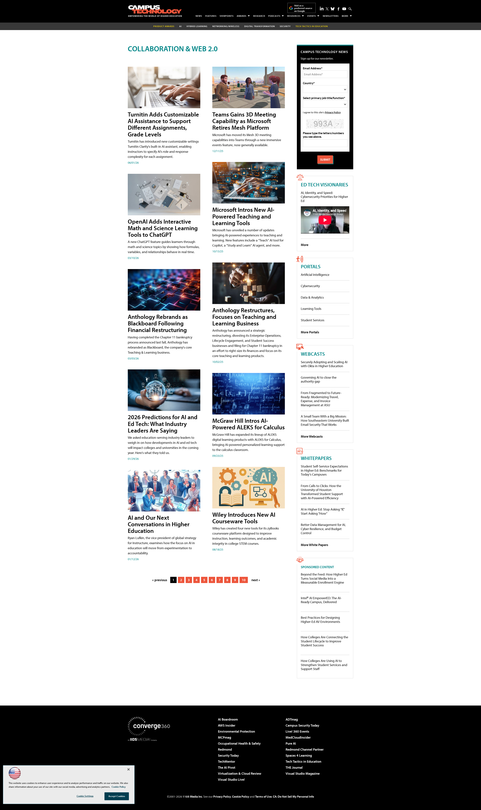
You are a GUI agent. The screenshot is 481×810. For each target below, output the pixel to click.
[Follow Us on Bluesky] (332, 9)
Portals (311, 266)
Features (210, 15)
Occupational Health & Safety (239, 743)
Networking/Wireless (225, 26)
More (345, 15)
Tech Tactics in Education (303, 761)
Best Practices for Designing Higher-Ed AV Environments (320, 620)
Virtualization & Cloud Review (239, 773)
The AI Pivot (226, 767)
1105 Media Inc (192, 796)
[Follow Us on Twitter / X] (327, 8)
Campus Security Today (302, 725)
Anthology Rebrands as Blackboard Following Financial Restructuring (158, 323)
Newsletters (331, 15)
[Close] (128, 769)
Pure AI (291, 743)
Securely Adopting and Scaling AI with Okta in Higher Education (324, 364)
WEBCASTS (313, 353)
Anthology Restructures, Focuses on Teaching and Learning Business (244, 316)
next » (255, 580)
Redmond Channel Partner (305, 749)
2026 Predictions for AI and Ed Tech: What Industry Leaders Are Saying (162, 423)
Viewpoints (227, 15)
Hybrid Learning (197, 26)
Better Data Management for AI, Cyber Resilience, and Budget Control (323, 529)
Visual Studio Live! (231, 779)
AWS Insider (226, 725)
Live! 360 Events (297, 731)
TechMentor (226, 761)
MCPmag (224, 737)
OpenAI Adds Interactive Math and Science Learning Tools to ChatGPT (163, 228)
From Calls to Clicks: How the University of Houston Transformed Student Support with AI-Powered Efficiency (322, 492)
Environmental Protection (236, 731)
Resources (293, 15)
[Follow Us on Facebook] (338, 9)
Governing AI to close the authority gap (319, 379)
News (199, 15)
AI (180, 26)
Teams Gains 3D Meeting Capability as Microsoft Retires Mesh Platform (244, 120)
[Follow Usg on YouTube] (344, 9)
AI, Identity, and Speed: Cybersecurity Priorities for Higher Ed (324, 197)
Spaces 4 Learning (299, 755)
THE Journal (294, 767)
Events (311, 15)
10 (244, 580)
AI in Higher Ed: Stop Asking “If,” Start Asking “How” (322, 511)
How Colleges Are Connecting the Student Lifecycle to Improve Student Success (324, 641)
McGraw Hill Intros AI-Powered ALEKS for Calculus (248, 424)
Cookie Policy (240, 796)
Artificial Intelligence (315, 274)
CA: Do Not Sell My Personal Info (293, 796)
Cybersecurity (310, 286)
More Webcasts (312, 436)
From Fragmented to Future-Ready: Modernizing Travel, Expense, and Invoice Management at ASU (321, 399)
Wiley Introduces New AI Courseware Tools (243, 518)
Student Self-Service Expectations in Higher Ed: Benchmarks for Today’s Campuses (324, 470)
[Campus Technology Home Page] (155, 11)
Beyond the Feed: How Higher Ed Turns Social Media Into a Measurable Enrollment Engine (324, 578)
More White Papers (314, 545)
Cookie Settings (85, 795)
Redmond (225, 749)
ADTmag (292, 719)
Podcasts (274, 15)
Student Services (312, 320)
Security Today (228, 755)
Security (285, 26)
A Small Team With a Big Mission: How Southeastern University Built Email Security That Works (325, 420)
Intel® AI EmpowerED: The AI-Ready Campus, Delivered (321, 600)
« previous (159, 580)
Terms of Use (263, 796)
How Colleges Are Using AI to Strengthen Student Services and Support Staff (324, 665)
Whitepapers (316, 458)
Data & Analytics (312, 297)
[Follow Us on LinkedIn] (322, 8)
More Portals (310, 332)
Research (259, 15)
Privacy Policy (333, 112)
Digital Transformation (259, 26)
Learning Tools (311, 308)
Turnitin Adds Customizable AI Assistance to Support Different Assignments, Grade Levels (163, 124)
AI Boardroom (228, 719)
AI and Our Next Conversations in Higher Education (158, 524)
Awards (241, 15)
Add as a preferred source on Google (303, 8)
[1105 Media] (150, 760)
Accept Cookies (116, 796)
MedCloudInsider (298, 737)
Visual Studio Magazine (303, 773)
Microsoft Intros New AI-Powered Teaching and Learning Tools (243, 216)
